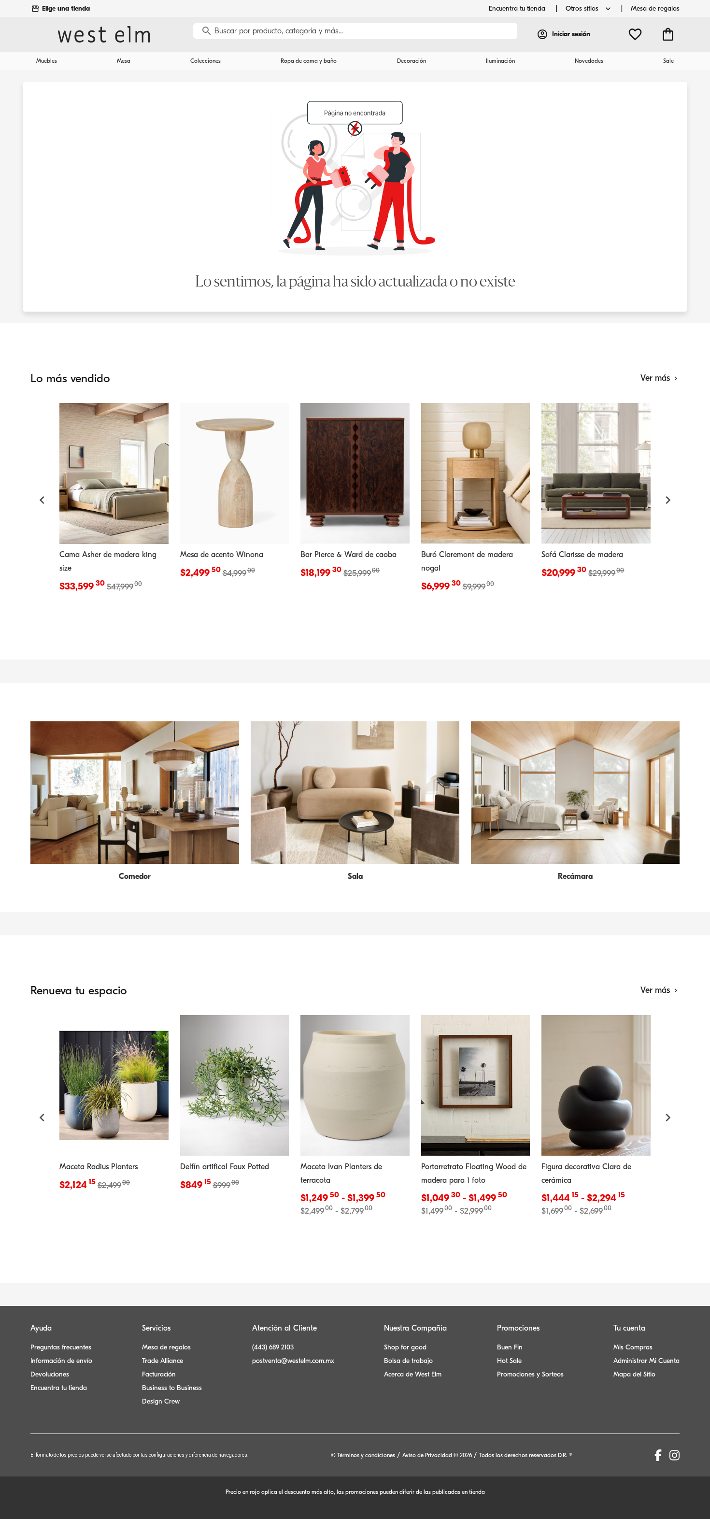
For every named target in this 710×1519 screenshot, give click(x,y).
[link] (114, 500)
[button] (42, 500)
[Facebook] (658, 1455)
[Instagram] (674, 1455)
